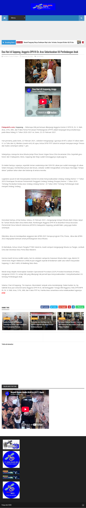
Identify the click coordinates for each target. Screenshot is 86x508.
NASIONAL (40, 56)
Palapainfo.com (8, 127)
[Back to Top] (83, 505)
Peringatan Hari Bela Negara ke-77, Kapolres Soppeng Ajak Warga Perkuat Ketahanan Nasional (42, 324)
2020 (9, 505)
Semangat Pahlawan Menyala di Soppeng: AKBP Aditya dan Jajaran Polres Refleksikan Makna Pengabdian (71, 324)
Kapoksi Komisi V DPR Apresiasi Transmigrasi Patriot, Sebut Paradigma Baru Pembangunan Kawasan (14, 324)
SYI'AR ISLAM (79, 42)
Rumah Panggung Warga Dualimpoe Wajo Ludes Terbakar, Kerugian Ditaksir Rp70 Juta (42, 42)
